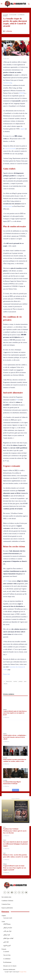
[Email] (21, 688)
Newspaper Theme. (23, 971)
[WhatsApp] (13, 688)
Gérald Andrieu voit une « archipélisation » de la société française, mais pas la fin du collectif (14, 737)
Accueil (5, 14)
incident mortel (7, 206)
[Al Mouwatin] (15, 885)
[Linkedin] (17, 688)
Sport (4, 827)
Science (4, 840)
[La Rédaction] (4, 31)
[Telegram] (24, 688)
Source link (6, 674)
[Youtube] (26, 892)
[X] (10, 688)
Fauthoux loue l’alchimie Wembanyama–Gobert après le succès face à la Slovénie (14, 831)
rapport (22, 128)
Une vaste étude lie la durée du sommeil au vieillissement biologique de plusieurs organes (15, 844)
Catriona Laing (7, 82)
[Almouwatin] (15, 3)
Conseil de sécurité (10, 148)
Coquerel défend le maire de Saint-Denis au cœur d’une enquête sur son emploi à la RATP (15, 713)
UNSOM (21, 93)
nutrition (15, 681)
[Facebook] (6, 688)
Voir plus (15, 790)
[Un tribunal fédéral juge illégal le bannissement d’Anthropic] (15, 773)
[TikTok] (15, 892)
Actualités (13, 14)
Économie (5, 757)
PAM (17, 399)
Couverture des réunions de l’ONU (14, 668)
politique (20, 681)
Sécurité (5, 683)
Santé (4, 853)
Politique (5, 709)
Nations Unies (9, 681)
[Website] (22, 892)
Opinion (5, 733)
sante (25, 681)
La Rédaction (8, 31)
